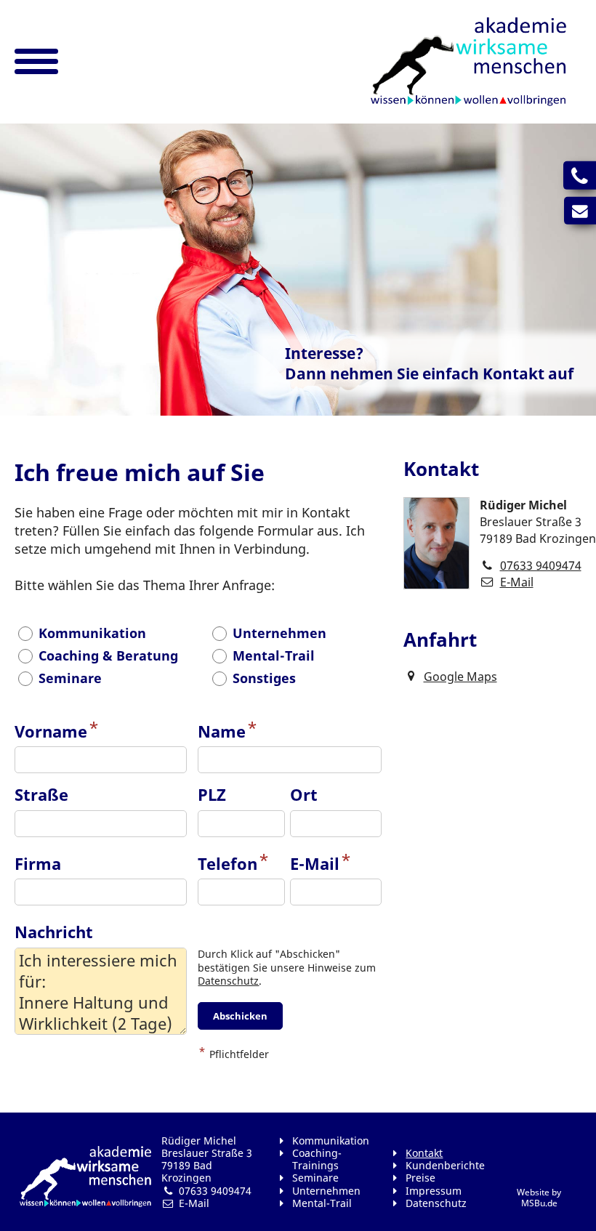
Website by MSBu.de (539, 1197)
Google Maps (460, 677)
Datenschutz (228, 981)
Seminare (315, 1177)
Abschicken (240, 1015)
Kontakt (424, 1153)
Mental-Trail (322, 1203)
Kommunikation (330, 1140)
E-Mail (516, 582)
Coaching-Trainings (317, 1159)
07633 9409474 (540, 565)
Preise (420, 1177)
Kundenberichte (445, 1165)
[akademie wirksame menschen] (468, 61)
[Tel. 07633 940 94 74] (579, 175)
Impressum (434, 1191)
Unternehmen (326, 1191)
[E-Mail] (580, 210)
